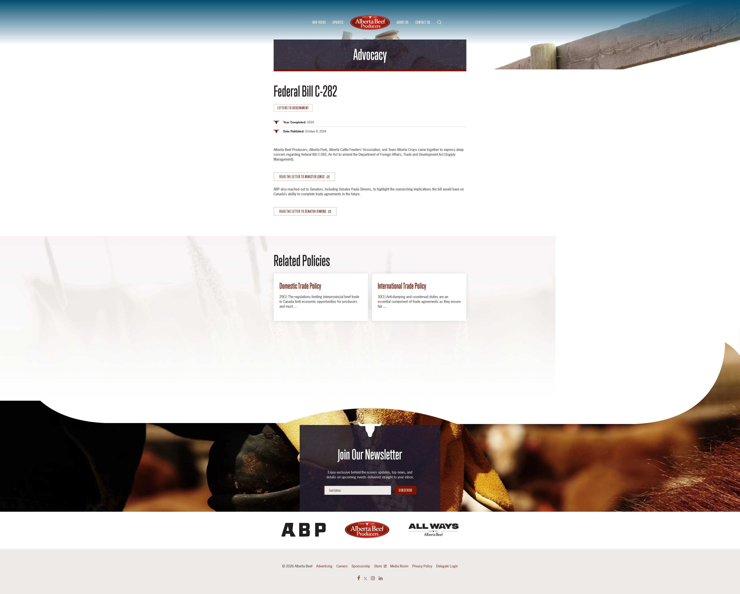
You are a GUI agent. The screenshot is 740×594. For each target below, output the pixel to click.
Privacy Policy (422, 566)
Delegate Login (447, 566)
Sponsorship (361, 566)
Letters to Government (293, 107)
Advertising (324, 566)
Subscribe (406, 490)
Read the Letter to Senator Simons (302, 211)
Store (378, 566)
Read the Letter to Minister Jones (302, 176)
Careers (342, 566)
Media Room (399, 566)
